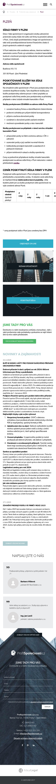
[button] (45, 4)
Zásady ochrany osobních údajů (28, 738)
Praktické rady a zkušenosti (27, 12)
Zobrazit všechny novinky (15, 543)
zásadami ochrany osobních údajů (41, 702)
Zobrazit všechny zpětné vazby (28, 635)
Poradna (12, 12)
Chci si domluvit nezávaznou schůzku (19, 341)
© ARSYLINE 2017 (28, 780)
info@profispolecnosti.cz (31, 733)
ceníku (16, 163)
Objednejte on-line (28, 244)
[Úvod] (5, 12)
